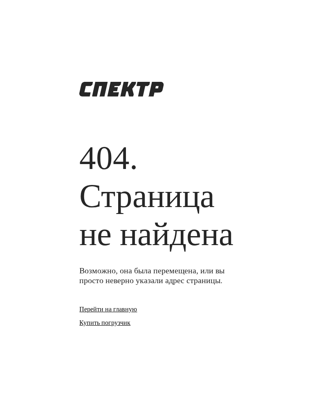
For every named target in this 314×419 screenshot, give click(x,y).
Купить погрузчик (104, 322)
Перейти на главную (108, 309)
